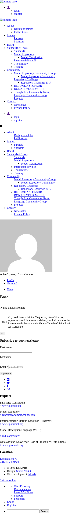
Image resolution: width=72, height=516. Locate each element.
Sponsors (19, 41)
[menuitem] (39, 511)
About (10, 25)
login (17, 10)
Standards (19, 50)
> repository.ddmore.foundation (17, 414)
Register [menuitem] (11, 505)
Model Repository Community (38, 76)
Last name (5, 356)
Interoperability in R (25, 60)
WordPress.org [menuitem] (22, 486)
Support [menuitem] (18, 495)
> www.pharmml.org (11, 423)
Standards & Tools (17, 47)
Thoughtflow (21, 63)
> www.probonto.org (11, 445)
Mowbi (32, 474)
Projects (18, 98)
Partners (18, 38)
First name (6, 347)
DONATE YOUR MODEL (29, 88)
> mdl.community (10, 435)
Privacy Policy (22, 107)
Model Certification (31, 57)
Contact (11, 101)
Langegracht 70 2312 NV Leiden (9, 460)
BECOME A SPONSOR (28, 85)
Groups (12, 283)
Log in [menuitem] (10, 501)
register (18, 13)
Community (13, 69)
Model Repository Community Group (35, 73)
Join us (11, 35)
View (10, 289)
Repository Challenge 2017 (36, 82)
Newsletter (20, 104)
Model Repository (24, 54)
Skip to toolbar (8, 480)
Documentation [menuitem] (22, 489)
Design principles (23, 28)
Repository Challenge (26, 79)
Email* (4, 366)
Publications (20, 32)
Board (10, 44)
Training (18, 66)
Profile (10, 280)
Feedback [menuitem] (19, 498)
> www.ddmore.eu (10, 405)
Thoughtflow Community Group (32, 92)
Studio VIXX (23, 471)
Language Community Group (30, 95)
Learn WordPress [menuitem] (23, 492)
